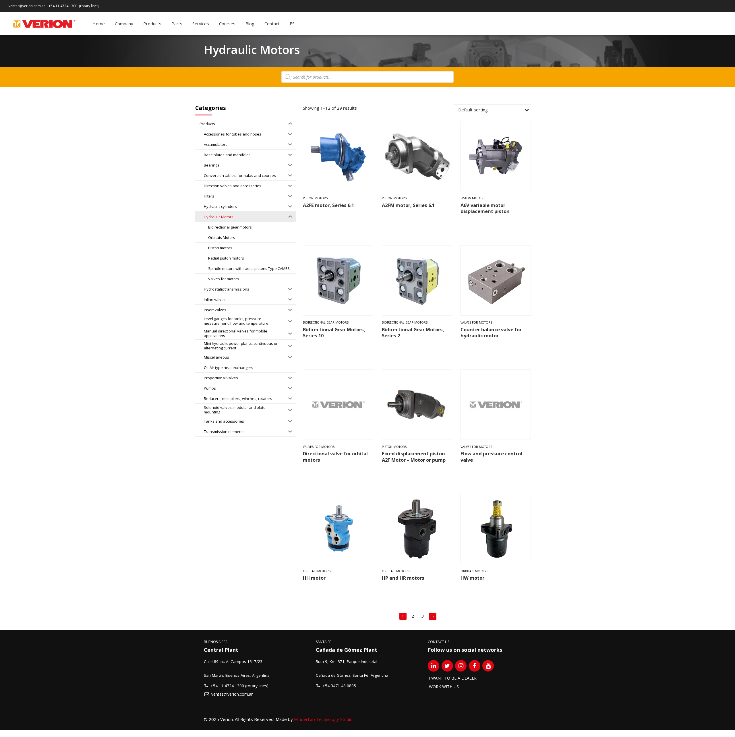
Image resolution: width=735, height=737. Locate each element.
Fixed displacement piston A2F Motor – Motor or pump (414, 456)
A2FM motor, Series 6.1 (408, 205)
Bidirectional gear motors (326, 322)
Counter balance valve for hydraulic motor (491, 332)
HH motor (314, 577)
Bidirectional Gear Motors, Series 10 (334, 332)
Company (124, 23)
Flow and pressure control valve (491, 456)
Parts (176, 23)
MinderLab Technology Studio (323, 719)
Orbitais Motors (316, 571)
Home (98, 23)
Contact (272, 23)
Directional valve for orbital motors (335, 456)
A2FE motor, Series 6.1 (328, 205)
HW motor (472, 577)
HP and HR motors (403, 577)
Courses (227, 23)
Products (152, 23)
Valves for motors (476, 322)
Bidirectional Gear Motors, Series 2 (413, 332)
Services (200, 23)
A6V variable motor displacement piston (485, 208)
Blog (249, 23)
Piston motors (315, 198)
